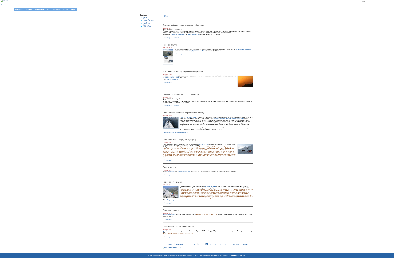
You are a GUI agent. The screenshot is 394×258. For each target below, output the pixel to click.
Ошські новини (169, 167)
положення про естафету (178, 34)
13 (225, 244)
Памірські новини (171, 210)
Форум (73, 9)
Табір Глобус (56, 9)
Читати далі (168, 38)
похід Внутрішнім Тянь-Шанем (197, 51)
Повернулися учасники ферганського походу (183, 113)
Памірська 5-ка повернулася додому (179, 139)
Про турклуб (18, 9)
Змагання (65, 9)
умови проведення (193, 34)
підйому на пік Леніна (238, 118)
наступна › (236, 244)
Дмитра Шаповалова (245, 49)
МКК (48, 9)
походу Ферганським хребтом (222, 118)
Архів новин (146, 23)
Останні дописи (147, 19)
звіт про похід (170, 200)
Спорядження (147, 26)
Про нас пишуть (170, 45)
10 (210, 244)
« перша (169, 244)
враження (174, 76)
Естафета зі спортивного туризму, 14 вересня (184, 25)
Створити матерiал (148, 20)
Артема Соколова (210, 186)
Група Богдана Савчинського (188, 117)
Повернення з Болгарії (173, 182)
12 (220, 244)
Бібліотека (29, 9)
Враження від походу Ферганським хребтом (183, 71)
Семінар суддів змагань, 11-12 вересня (181, 94)
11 (215, 244)
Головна (3, 4)
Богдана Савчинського (183, 172)
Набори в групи (39, 9)
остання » (246, 244)
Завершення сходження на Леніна (178, 226)
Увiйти (145, 17)
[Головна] (4, 1)
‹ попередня (179, 244)
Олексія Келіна (203, 144)
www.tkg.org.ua (234, 255)
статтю (237, 49)
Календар (146, 22)
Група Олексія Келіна (169, 214)
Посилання (146, 25)
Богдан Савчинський (173, 79)
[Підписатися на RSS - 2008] (172, 247)
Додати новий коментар (180, 132)
